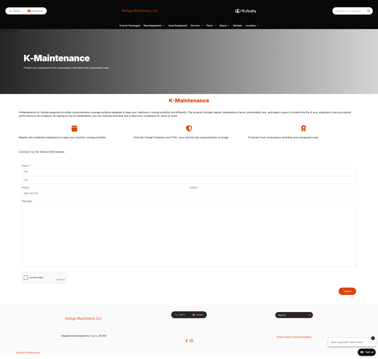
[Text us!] (366, 352)
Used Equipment (177, 25)
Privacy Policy (284, 337)
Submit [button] (347, 291)
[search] (369, 11)
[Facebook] (186, 341)
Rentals (237, 25)
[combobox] (353, 10)
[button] (14, 11)
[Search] (309, 314)
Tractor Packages (129, 25)
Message (27, 201)
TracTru (94, 336)
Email (198, 187)
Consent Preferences (28, 352)
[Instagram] (191, 341)
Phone (25, 187)
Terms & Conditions (302, 337)
